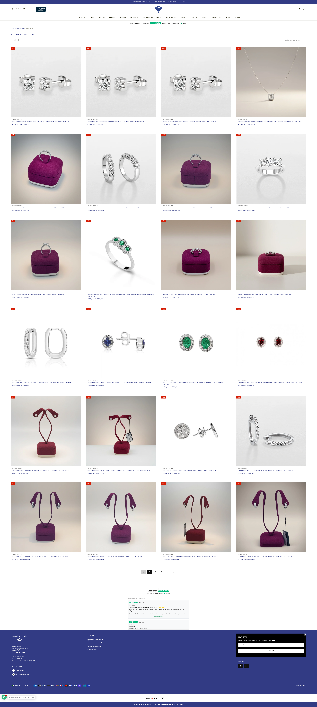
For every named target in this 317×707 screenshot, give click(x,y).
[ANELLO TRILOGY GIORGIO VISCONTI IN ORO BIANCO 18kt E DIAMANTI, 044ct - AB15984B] (196, 169)
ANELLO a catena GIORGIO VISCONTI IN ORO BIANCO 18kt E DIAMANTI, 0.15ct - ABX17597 (189, 294)
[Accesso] (299, 9)
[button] (13, 9)
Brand (228, 17)
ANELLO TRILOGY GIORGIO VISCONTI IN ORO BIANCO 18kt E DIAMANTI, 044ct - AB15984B (189, 208)
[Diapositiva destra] (305, 2)
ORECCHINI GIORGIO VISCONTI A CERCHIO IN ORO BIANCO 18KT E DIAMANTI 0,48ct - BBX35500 (40, 557)
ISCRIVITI (271, 651)
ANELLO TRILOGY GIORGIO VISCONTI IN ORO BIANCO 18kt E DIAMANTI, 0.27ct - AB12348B (38, 294)
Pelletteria (169, 17)
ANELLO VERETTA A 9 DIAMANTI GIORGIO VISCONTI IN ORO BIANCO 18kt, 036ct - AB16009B (38, 208)
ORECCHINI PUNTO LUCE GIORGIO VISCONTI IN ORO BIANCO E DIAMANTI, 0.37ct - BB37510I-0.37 (116, 122)
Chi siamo (237, 17)
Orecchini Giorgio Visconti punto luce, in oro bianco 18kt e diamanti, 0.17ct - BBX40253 (40, 470)
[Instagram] (246, 666)
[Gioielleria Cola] (158, 9)
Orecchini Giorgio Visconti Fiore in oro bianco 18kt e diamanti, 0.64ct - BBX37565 (189, 470)
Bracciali (102, 17)
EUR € (21, 9)
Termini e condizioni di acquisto (97, 643)
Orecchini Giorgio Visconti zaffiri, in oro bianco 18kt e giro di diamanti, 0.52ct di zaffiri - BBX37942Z (120, 382)
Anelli (92, 17)
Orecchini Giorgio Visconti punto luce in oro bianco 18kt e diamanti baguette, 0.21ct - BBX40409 (119, 470)
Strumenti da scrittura (151, 17)
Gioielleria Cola (300, 686)
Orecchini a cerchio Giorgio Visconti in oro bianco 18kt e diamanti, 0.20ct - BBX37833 (266, 557)
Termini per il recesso (94, 646)
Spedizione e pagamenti (95, 640)
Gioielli (81, 17)
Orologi (133, 17)
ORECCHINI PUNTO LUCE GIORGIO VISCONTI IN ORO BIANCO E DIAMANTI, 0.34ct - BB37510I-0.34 (191, 122)
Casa (192, 17)
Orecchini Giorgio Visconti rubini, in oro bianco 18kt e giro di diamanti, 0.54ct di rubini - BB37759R (270, 382)
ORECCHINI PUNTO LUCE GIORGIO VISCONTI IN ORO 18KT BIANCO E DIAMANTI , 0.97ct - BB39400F (40, 122)
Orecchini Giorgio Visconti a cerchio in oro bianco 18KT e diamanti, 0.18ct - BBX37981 (265, 470)
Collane (112, 17)
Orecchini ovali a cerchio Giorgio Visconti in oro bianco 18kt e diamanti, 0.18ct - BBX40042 (42, 382)
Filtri (15, 40)
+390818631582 (20, 670)
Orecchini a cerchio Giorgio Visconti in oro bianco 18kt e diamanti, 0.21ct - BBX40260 (190, 557)
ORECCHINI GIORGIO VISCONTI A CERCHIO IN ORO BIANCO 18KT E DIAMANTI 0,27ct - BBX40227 (115, 557)
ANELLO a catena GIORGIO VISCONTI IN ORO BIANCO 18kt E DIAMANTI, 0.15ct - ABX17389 (264, 294)
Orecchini (122, 17)
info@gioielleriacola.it (22, 674)
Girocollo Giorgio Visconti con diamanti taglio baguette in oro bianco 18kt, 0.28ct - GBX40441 (269, 122)
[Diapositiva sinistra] (12, 2)
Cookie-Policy (92, 650)
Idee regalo (214, 17)
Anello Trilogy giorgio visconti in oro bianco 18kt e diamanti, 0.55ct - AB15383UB (264, 208)
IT (29, 9)
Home (14, 29)
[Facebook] (240, 666)
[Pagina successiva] (173, 572)
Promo (204, 17)
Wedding (183, 17)
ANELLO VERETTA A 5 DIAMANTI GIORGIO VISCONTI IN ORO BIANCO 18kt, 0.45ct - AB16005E (114, 208)
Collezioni (20, 29)
